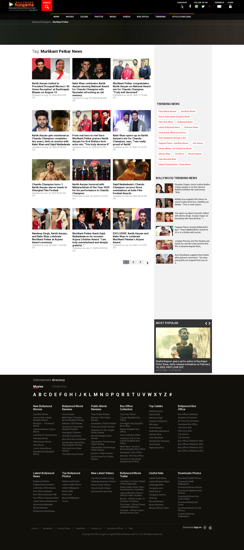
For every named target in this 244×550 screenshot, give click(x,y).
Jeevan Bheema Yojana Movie (44, 430)
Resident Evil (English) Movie (43, 452)
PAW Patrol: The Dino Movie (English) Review (73, 418)
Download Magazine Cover (188, 503)
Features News (191, 127)
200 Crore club (185, 431)
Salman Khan (164, 154)
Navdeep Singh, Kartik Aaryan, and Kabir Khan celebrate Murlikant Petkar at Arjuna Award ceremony (49, 238)
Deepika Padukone (158, 421)
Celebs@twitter (156, 485)
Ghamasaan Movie (42, 441)
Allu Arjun (153, 424)
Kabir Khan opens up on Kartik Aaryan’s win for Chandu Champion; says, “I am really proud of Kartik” (130, 140)
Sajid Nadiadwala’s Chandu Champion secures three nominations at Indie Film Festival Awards (128, 189)
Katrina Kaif (154, 414)
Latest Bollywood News (169, 127)
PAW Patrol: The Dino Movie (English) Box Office (132, 447)
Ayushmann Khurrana (159, 441)
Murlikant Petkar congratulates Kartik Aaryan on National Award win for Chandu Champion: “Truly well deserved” (132, 88)
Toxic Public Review (100, 414)
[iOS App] (210, 527)
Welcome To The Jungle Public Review (102, 431)
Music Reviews (156, 504)
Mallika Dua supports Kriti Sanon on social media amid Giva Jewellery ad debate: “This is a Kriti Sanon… (191, 202)
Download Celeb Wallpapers (186, 482)
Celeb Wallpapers (70, 488)
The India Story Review (72, 454)
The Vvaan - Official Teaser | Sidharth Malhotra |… (132, 505)
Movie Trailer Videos (101, 485)
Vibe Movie (38, 445)
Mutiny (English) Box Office (129, 430)
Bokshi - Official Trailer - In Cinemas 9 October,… (132, 499)
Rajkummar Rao (156, 447)
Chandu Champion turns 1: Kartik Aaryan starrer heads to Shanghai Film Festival (49, 187)
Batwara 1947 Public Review (100, 418)
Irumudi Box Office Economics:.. (173, 132)
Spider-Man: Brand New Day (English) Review (73, 443)
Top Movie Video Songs (102, 478)
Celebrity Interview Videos (103, 481)
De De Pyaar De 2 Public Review (102, 457)
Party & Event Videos (101, 488)
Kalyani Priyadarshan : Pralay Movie (174, 164)
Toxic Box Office (165, 122)
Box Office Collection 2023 (190, 441)
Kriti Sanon (198, 143)
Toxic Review (68, 414)
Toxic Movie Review (167, 111)
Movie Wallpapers (70, 498)
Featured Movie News (43, 484)
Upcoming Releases (43, 504)
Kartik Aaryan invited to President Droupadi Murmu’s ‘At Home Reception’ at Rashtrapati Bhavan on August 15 (50, 88)
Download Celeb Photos (189, 478)
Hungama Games (157, 494)
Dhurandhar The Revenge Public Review (103, 442)
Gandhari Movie (188, 111)
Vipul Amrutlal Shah (167, 159)
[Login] (230, 7)
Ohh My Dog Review (71, 436)
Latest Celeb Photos (71, 484)
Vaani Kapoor (155, 427)
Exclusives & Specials (101, 491)
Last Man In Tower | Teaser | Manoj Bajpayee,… (132, 482)
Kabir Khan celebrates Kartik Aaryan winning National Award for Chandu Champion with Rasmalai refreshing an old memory (90, 89)
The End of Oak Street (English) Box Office (130, 460)
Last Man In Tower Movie (45, 435)
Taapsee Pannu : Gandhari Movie (173, 143)
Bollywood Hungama (41, 22)
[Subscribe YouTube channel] (209, 7)
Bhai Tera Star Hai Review (74, 439)
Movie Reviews (40, 508)
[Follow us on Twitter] (203, 6)
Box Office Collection (188, 414)
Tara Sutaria (154, 444)
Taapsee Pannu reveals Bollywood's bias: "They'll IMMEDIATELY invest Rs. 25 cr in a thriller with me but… (192, 229)
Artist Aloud (155, 491)
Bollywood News (185, 122)
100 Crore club (185, 427)
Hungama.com (156, 488)
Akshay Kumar (156, 411)
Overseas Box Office (187, 424)
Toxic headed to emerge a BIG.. (172, 138)
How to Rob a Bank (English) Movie (174, 117)
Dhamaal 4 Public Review (103, 426)
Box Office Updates (42, 491)
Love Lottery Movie (42, 448)
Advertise (47, 528)
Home (34, 528)
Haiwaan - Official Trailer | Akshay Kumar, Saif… (132, 511)
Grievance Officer (115, 528)
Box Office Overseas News (46, 498)
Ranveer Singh (156, 418)
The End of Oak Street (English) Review (72, 427)
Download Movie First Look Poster (188, 497)
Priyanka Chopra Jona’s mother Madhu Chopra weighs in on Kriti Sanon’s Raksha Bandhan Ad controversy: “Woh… (192, 188)
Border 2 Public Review (102, 453)
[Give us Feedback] (219, 6)
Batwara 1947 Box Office (131, 455)
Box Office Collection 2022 (190, 444)
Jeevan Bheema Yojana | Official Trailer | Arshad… (131, 494)
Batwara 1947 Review (72, 423)
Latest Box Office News (44, 488)
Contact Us (96, 528)
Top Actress (184, 437)
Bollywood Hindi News (44, 511)
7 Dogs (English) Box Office (130, 418)
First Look (67, 494)
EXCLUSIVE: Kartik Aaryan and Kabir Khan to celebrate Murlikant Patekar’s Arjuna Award (130, 238)
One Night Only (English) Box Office (131, 424)
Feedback (80, 528)
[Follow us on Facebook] (190, 6)
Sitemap (153, 498)
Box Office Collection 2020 (190, 451)
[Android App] (204, 527)
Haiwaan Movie (40, 438)
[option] (183, 349)
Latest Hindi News (157, 478)
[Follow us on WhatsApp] (196, 7)
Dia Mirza (179, 154)
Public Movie (99, 408)
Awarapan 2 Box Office (131, 452)
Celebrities (59, 386)
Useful (156, 473)
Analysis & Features (187, 417)
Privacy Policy (63, 528)
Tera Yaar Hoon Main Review (72, 449)
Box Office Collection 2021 (190, 447)
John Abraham (156, 437)
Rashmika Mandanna (159, 431)
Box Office (126, 408)
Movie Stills (67, 491)
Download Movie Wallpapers (186, 515)
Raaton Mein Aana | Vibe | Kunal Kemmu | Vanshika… (132, 488)
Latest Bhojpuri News (159, 481)
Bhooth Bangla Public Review (101, 437)
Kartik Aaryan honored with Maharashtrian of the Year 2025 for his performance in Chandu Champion (91, 189)
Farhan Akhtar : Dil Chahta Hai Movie (175, 148)
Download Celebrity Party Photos (190, 491)
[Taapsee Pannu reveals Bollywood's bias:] (164, 234)
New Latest (102, 473)
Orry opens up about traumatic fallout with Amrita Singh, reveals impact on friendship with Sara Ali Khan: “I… (192, 216)
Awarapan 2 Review (71, 432)
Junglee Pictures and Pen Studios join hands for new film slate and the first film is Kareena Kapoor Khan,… (192, 243)
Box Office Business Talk (45, 494)
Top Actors (183, 434)
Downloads (189, 473)
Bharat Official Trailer (159, 508)
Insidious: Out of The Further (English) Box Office (130, 441)
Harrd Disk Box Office (130, 435)
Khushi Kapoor (195, 154)
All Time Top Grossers (188, 421)
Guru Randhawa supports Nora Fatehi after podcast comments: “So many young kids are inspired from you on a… (192, 259)
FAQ (131, 528)
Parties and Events (71, 481)
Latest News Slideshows (45, 501)
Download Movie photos (190, 487)
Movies (38, 386)
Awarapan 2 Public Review (103, 423)
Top (156, 406)
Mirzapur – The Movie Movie (43, 424)
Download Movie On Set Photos (189, 509)
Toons (65, 501)
